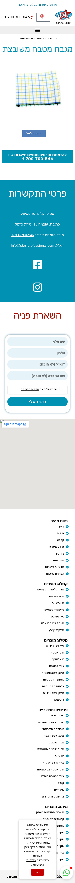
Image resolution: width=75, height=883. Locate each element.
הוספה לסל (33, 133)
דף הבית (54, 38)
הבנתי (37, 872)
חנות (44, 38)
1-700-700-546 (22, 235)
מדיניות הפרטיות (30, 389)
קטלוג (33, 4)
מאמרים (43, 4)
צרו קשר (23, 4)
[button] (37, 30)
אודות (53, 4)
